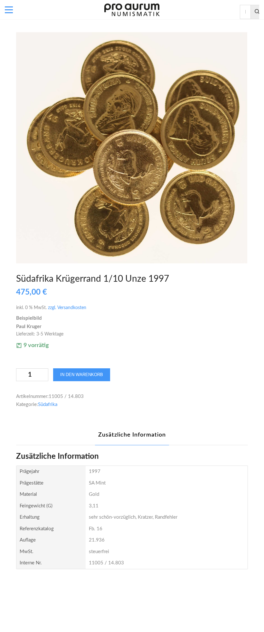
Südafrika (47, 404)
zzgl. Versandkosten (67, 308)
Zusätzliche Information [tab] (132, 435)
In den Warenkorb (81, 374)
